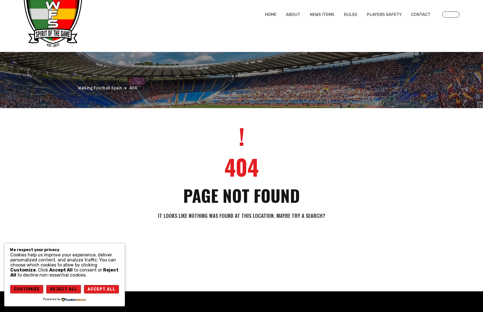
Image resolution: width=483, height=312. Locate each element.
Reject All (63, 289)
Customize (27, 289)
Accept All (101, 289)
